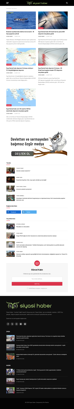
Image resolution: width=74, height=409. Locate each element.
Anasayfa (8, 8)
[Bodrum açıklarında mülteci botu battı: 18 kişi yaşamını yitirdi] (21, 20)
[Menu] (7, 3)
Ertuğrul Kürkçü (20, 224)
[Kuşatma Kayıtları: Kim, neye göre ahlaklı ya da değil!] (10, 179)
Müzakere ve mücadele (22, 226)
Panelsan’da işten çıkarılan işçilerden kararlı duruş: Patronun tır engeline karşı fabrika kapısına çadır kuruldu (40, 337)
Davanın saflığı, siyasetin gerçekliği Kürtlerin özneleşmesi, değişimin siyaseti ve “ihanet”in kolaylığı (41, 255)
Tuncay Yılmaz (20, 168)
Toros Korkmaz (20, 195)
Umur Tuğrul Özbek (21, 186)
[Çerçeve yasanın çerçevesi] (10, 189)
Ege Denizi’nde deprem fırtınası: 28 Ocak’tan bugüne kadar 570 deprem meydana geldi (50, 70)
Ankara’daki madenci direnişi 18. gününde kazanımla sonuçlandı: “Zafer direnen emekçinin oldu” (41, 355)
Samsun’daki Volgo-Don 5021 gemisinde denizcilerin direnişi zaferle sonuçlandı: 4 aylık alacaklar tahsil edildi (40, 346)
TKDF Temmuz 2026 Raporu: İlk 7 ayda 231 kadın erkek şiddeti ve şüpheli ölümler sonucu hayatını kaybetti (41, 389)
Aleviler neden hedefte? (23, 171)
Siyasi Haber (9, 36)
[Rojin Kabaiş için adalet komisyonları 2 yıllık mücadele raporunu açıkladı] (10, 381)
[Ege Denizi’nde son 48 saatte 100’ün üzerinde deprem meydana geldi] (21, 97)
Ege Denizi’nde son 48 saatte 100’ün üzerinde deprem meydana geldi (18, 110)
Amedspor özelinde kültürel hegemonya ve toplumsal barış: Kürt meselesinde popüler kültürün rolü (40, 199)
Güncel (9, 28)
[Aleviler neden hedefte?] (10, 170)
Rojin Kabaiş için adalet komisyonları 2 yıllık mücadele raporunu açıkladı (36, 379)
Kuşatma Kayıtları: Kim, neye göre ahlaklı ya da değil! (31, 180)
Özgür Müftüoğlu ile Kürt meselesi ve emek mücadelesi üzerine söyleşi (36, 236)
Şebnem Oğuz (19, 242)
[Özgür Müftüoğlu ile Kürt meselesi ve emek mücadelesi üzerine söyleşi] (10, 235)
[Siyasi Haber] (37, 3)
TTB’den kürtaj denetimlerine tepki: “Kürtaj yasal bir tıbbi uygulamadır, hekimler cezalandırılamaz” (38, 371)
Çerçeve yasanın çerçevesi (23, 189)
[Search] (67, 3)
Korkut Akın (19, 177)
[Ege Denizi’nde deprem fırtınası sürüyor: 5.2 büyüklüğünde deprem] (21, 57)
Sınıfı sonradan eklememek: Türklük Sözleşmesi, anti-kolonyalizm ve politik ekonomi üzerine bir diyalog (40, 246)
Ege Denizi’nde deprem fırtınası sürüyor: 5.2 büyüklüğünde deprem (20, 69)
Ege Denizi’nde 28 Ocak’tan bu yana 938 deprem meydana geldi (51, 33)
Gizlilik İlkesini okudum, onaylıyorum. (38, 288)
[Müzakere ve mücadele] (10, 226)
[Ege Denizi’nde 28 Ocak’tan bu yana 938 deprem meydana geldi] (53, 20)
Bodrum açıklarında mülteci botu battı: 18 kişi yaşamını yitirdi (20, 33)
